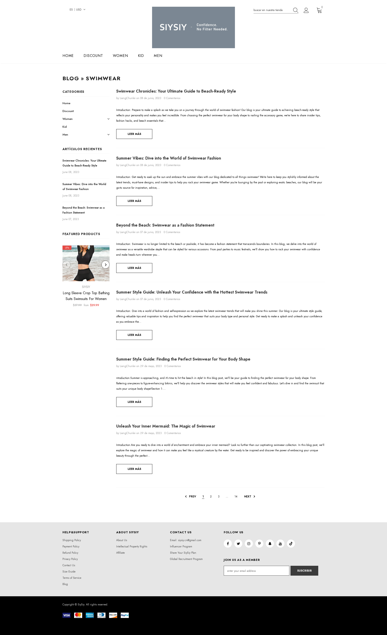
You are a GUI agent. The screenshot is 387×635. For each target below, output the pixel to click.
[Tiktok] (291, 544)
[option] (86, 277)
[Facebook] (228, 544)
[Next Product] (105, 265)
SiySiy (86, 287)
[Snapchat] (270, 544)
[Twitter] (238, 544)
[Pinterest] (259, 544)
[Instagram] (249, 544)
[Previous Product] (66, 265)
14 (235, 497)
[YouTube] (280, 544)
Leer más (134, 134)
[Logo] (193, 27)
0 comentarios (172, 98)
